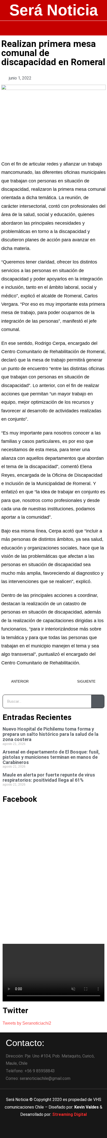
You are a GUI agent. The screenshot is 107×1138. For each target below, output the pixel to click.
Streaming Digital (69, 1114)
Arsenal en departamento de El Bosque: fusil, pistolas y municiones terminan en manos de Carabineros (51, 757)
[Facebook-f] (39, 1131)
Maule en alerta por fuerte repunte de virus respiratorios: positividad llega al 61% (49, 777)
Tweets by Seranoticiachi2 (27, 1023)
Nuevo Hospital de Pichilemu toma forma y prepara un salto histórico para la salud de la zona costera (50, 734)
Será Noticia (53, 10)
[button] (54, 28)
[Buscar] (97, 701)
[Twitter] (53, 1131)
